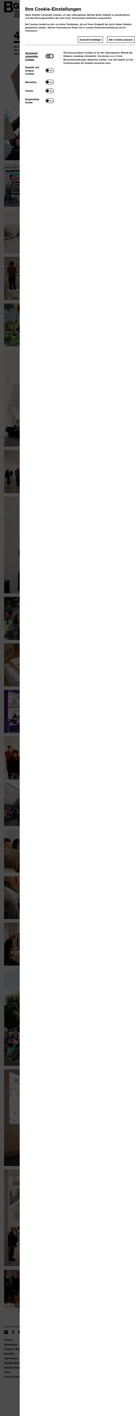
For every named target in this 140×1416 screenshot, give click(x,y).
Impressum (31, 30)
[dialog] (70, 708)
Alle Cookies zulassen (121, 39)
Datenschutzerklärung (106, 27)
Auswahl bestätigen (90, 39)
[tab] (35, 56)
